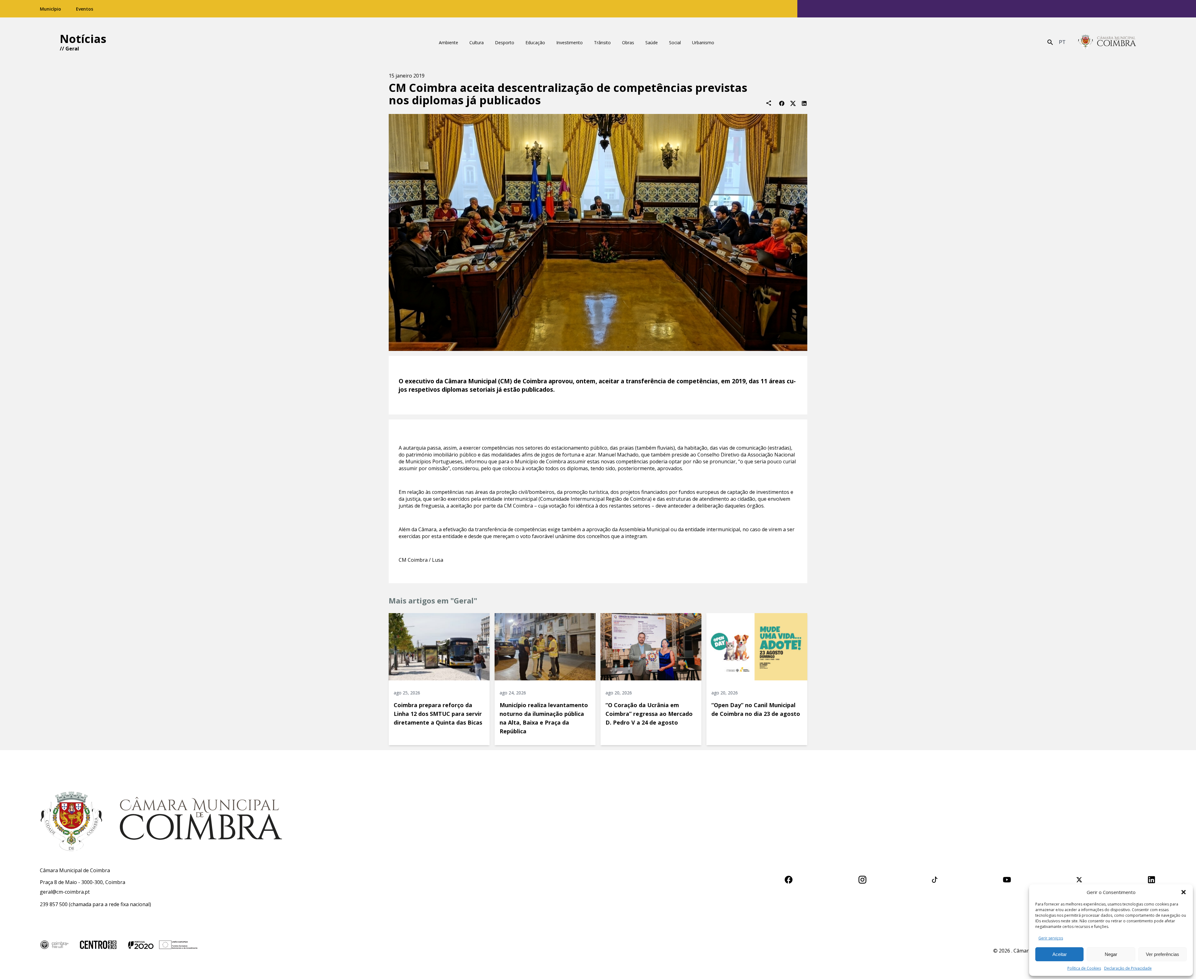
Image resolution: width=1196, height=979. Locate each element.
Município (50, 9)
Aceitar (1059, 954)
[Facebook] (782, 102)
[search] (1050, 42)
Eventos (84, 9)
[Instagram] (862, 878)
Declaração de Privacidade (1128, 968)
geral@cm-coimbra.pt (65, 891)
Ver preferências (1162, 954)
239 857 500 (54, 904)
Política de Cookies (1084, 968)
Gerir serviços (1050, 938)
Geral (72, 48)
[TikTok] (935, 878)
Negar (1111, 954)
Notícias (83, 38)
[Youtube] (1007, 878)
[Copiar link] (769, 103)
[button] (1183, 892)
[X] (793, 102)
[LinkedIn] (804, 102)
